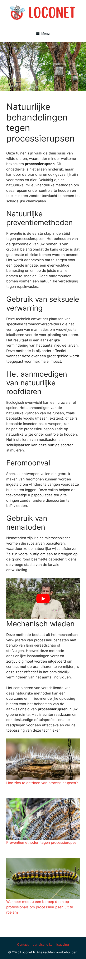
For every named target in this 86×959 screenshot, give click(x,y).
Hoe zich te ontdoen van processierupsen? (42, 783)
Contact (23, 944)
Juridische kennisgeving (51, 944)
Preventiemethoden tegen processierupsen (42, 842)
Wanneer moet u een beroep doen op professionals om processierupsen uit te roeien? (39, 907)
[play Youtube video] (43, 598)
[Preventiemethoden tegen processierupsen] (43, 819)
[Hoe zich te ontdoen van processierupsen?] (43, 759)
